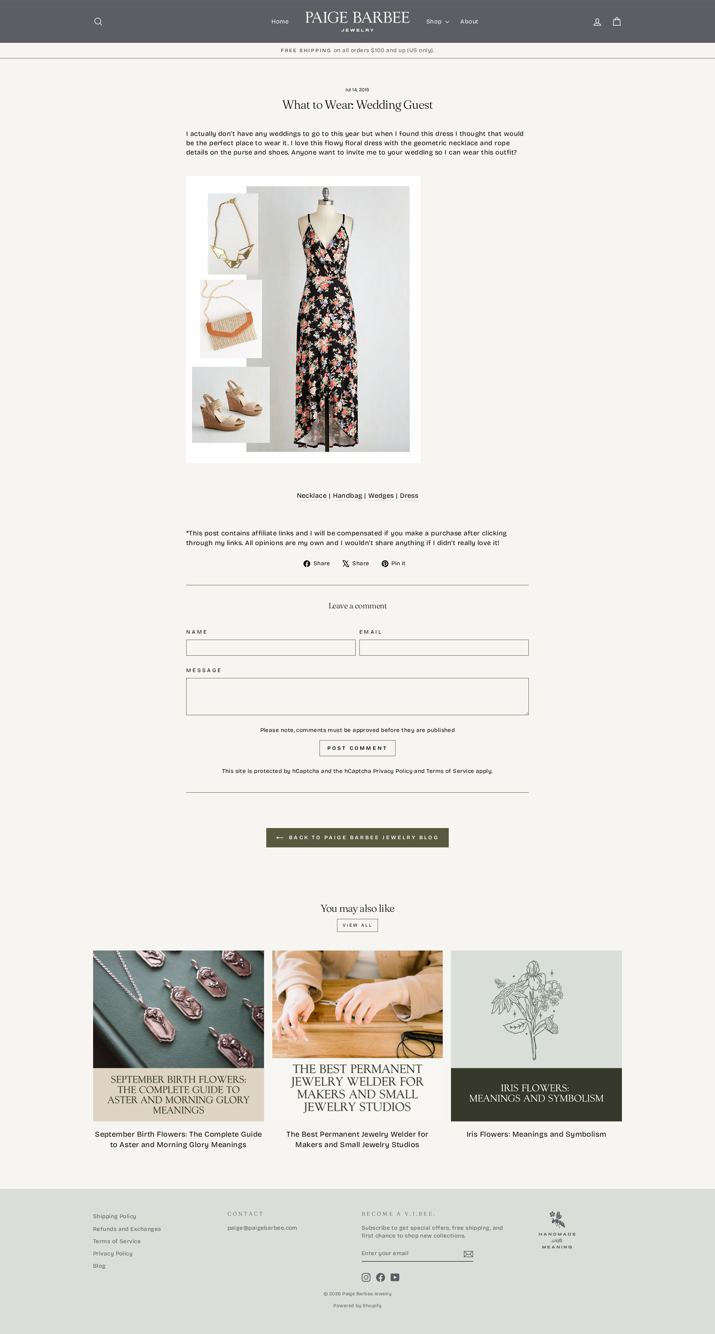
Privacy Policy (393, 771)
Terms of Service (450, 771)
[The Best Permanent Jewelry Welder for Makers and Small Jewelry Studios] (357, 1036)
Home (280, 21)
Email (371, 632)
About (469, 21)
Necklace (312, 495)
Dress (409, 495)
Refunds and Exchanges (127, 1229)
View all (358, 925)
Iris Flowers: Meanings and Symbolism (537, 1134)
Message (204, 670)
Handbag (346, 495)
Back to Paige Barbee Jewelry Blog (362, 837)
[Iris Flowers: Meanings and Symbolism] (536, 1036)
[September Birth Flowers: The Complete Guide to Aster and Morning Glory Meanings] (178, 1036)
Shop (435, 21)
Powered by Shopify (357, 1305)
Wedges (381, 495)
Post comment (357, 748)
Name (197, 632)
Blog (99, 1266)
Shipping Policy (115, 1216)
